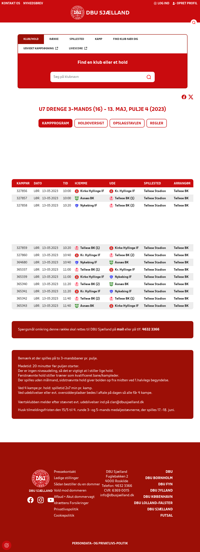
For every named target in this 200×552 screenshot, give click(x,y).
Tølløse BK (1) (124, 198)
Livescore (76, 48)
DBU (169, 472)
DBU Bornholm (159, 478)
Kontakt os (11, 3)
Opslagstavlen (127, 123)
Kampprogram (55, 123)
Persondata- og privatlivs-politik (100, 543)
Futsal (166, 515)
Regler (156, 123)
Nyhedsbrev (33, 3)
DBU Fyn (165, 484)
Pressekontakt (65, 472)
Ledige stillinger (66, 478)
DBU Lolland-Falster (153, 503)
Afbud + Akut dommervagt (74, 497)
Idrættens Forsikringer (71, 503)
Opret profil (187, 3)
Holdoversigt (91, 123)
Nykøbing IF (88, 205)
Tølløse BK (181, 191)
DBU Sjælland (160, 509)
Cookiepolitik (64, 515)
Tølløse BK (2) (124, 205)
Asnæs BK (87, 198)
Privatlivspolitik (66, 509)
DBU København (158, 497)
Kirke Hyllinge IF (92, 191)
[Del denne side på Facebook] (184, 98)
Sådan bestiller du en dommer (77, 484)
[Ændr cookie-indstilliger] (6, 545)
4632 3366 (150, 329)
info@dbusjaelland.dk (117, 495)
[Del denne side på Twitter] (190, 98)
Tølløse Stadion (155, 191)
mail (120, 329)
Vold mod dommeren (70, 490)
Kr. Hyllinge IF (125, 191)
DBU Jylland (161, 490)
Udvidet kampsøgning (38, 48)
